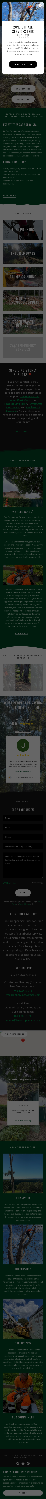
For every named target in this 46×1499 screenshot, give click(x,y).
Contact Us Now (23, 64)
